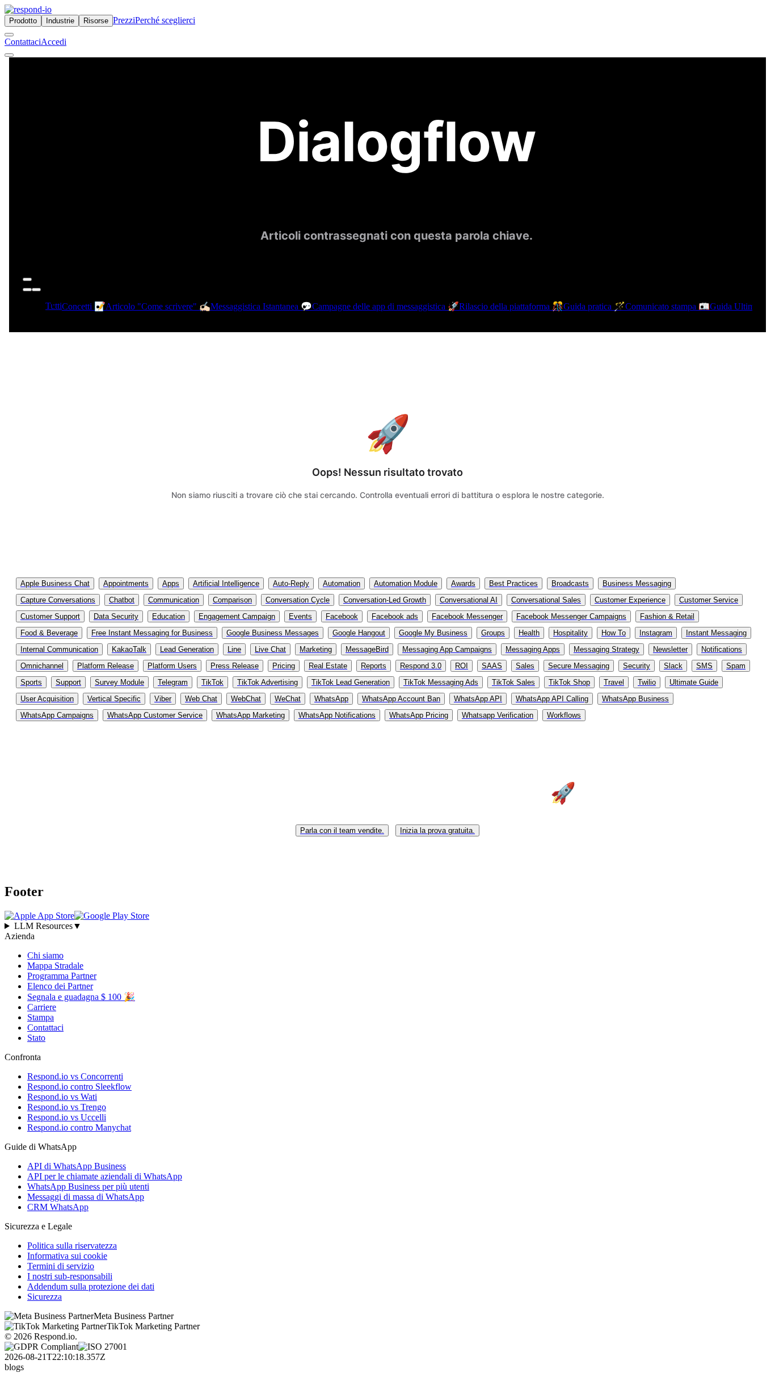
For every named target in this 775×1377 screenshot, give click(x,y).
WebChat (246, 698)
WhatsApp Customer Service (155, 715)
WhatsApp (331, 698)
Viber (162, 698)
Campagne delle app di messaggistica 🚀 (385, 306)
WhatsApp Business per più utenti (88, 1186)
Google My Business (433, 633)
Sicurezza (44, 1296)
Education (168, 616)
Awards (463, 583)
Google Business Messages (272, 633)
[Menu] (9, 55)
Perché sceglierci (165, 20)
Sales (525, 666)
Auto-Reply (291, 583)
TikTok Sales (513, 682)
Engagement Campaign (237, 616)
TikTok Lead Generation (350, 682)
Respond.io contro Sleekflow (79, 1086)
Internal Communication (59, 649)
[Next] (36, 289)
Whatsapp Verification (497, 715)
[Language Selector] (9, 34)
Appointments (126, 583)
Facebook (342, 616)
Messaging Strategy (606, 649)
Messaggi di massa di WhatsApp (85, 1197)
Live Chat (270, 649)
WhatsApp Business (635, 698)
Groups (493, 633)
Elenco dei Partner (60, 986)
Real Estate (328, 666)
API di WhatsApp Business (76, 1166)
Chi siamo (45, 955)
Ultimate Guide (693, 682)
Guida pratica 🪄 (594, 306)
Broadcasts (570, 583)
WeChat (288, 698)
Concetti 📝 (84, 306)
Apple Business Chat (55, 583)
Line (234, 649)
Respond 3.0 (420, 666)
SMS (704, 666)
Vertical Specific (114, 698)
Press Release (234, 666)
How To (613, 633)
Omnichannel (42, 666)
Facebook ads (395, 616)
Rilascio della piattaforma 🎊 (511, 306)
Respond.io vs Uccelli (66, 1117)
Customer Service (708, 600)
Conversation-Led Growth (384, 600)
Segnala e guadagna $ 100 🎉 (81, 997)
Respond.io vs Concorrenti (75, 1076)
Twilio (647, 682)
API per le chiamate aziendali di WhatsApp (104, 1176)
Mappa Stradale (55, 965)
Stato (36, 1038)
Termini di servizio (60, 1266)
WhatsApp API (478, 698)
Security (636, 666)
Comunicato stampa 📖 (667, 306)
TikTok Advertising (267, 682)
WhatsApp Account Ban (401, 698)
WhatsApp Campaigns (57, 715)
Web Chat (201, 698)
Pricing (283, 666)
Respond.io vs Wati (62, 1097)
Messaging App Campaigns (447, 649)
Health (529, 633)
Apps (170, 583)
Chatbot (121, 600)
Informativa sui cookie (67, 1256)
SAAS (492, 666)
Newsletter (670, 649)
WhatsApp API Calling (552, 698)
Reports (373, 666)
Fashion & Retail (667, 616)
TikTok (212, 682)
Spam (735, 666)
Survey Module (119, 682)
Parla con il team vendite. (342, 830)
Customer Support (50, 616)
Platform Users (172, 666)
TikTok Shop (569, 682)
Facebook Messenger (467, 616)
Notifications (721, 649)
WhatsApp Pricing (418, 715)
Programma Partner (61, 976)
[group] (387, 926)
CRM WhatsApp (58, 1207)
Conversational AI (469, 600)
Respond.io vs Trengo (66, 1107)
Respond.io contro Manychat (79, 1127)
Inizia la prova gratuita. (437, 830)
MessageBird (367, 649)
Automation (341, 583)
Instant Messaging (716, 633)
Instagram (655, 633)
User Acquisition (47, 698)
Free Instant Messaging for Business (152, 633)
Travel (614, 682)
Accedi (53, 42)
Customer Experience (630, 600)
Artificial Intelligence (226, 583)
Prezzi (124, 20)
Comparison (232, 600)
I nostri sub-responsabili (69, 1276)
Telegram (173, 682)
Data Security (116, 616)
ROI (461, 666)
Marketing (316, 649)
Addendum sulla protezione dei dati (90, 1286)
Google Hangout (358, 633)
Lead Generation (187, 649)
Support (68, 682)
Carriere (41, 1007)
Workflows (564, 715)
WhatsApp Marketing (250, 715)
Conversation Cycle (298, 600)
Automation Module (405, 583)
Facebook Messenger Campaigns (571, 616)
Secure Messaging (578, 666)
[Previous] (27, 289)
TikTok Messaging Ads (440, 682)
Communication (173, 600)
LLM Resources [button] (48, 926)
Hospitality (570, 633)
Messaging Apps (533, 649)
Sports (31, 682)
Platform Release (105, 666)
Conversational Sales (546, 600)
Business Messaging (637, 583)
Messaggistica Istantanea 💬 (261, 306)
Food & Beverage (49, 633)
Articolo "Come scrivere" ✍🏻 (158, 306)
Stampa (40, 1017)
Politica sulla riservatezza (72, 1245)
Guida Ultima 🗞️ (741, 306)
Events (300, 616)
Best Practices (513, 583)
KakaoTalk (129, 649)
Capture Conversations (57, 600)
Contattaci (23, 42)
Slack (673, 666)
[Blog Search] (27, 279)
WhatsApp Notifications (337, 715)
